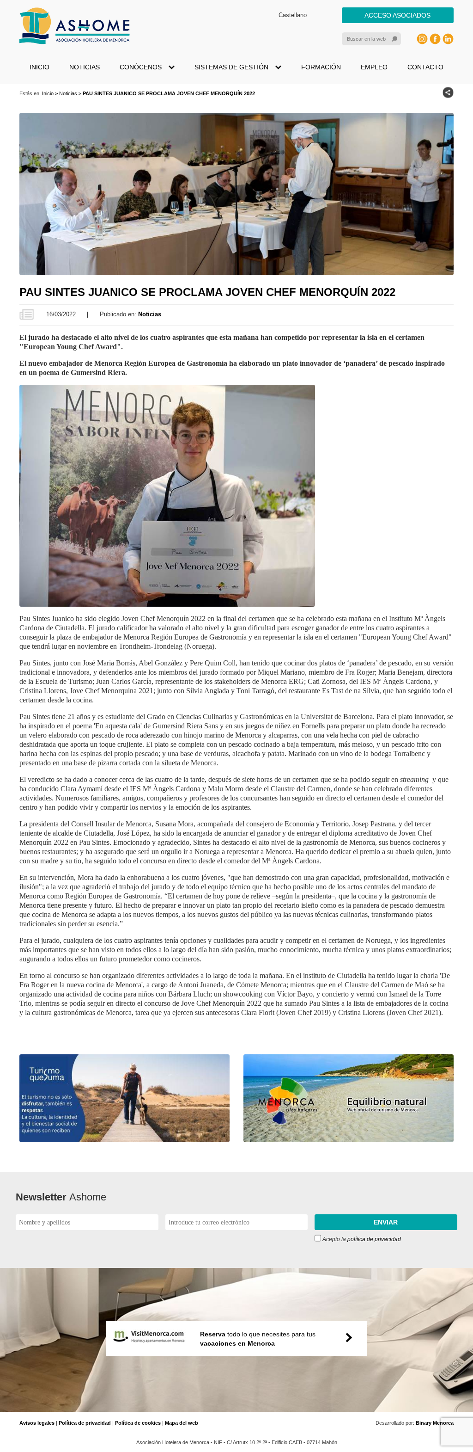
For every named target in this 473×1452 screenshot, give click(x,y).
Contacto (425, 67)
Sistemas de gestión (231, 67)
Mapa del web (181, 1423)
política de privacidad (374, 1240)
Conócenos (141, 67)
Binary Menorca (435, 1423)
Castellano (293, 15)
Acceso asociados (397, 15)
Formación (321, 67)
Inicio (39, 67)
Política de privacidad (85, 1423)
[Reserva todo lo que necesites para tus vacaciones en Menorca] (236, 1407)
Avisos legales (37, 1423)
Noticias (84, 67)
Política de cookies (138, 1423)
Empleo (374, 67)
